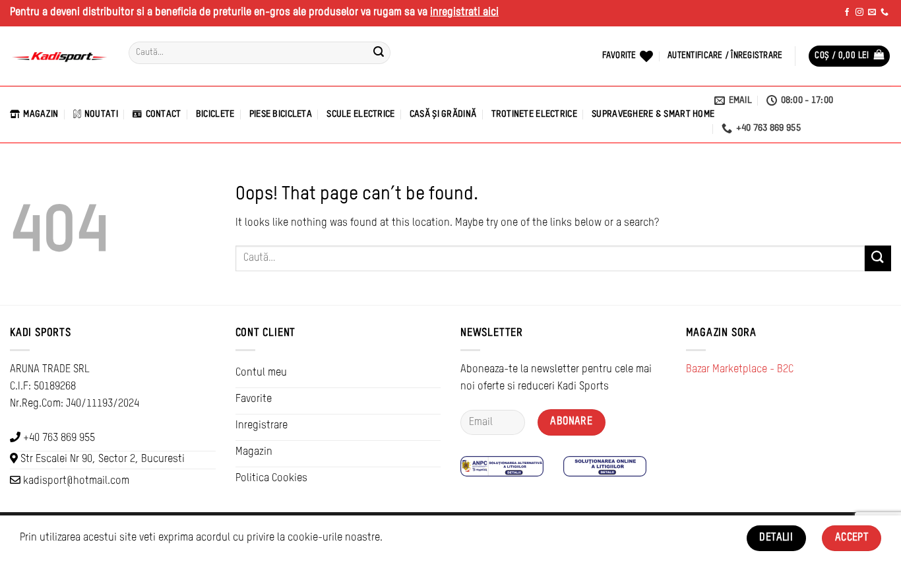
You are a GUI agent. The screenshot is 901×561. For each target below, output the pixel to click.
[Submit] (378, 53)
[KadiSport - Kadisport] (59, 56)
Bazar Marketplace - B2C (739, 369)
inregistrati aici (464, 12)
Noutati (101, 114)
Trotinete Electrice (534, 114)
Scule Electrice (360, 114)
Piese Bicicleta (280, 114)
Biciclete (215, 114)
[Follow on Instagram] (859, 12)
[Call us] (884, 12)
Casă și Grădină (443, 114)
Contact (163, 114)
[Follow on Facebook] (847, 12)
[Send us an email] (872, 12)
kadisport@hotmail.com (76, 481)
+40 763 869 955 (59, 438)
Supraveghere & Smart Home (653, 114)
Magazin (40, 114)
